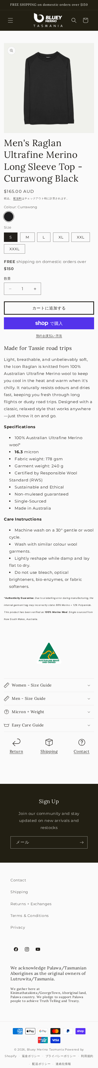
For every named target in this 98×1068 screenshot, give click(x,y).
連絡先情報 (63, 1064)
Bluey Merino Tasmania (45, 1049)
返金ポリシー (31, 1056)
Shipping (49, 751)
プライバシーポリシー (60, 1056)
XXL (80, 237)
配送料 (17, 198)
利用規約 (87, 1056)
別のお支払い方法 (49, 336)
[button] (10, 20)
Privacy (17, 927)
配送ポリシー (41, 1064)
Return (16, 751)
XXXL (14, 249)
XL (61, 237)
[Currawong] (8, 216)
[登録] (81, 842)
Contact (81, 751)
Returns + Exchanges (30, 904)
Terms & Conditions (29, 915)
